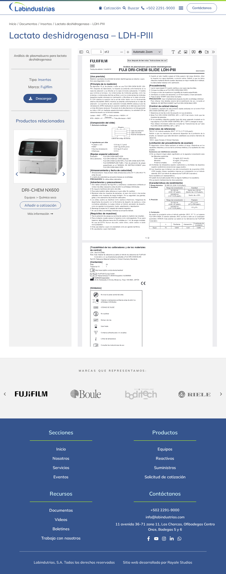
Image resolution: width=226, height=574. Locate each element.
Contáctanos (165, 493)
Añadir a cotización (40, 205)
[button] (181, 7)
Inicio (12, 24)
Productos (165, 432)
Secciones (61, 432)
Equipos (29, 197)
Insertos (46, 24)
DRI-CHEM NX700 (40, 190)
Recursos (61, 493)
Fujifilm (46, 87)
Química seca (47, 197)
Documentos (28, 24)
